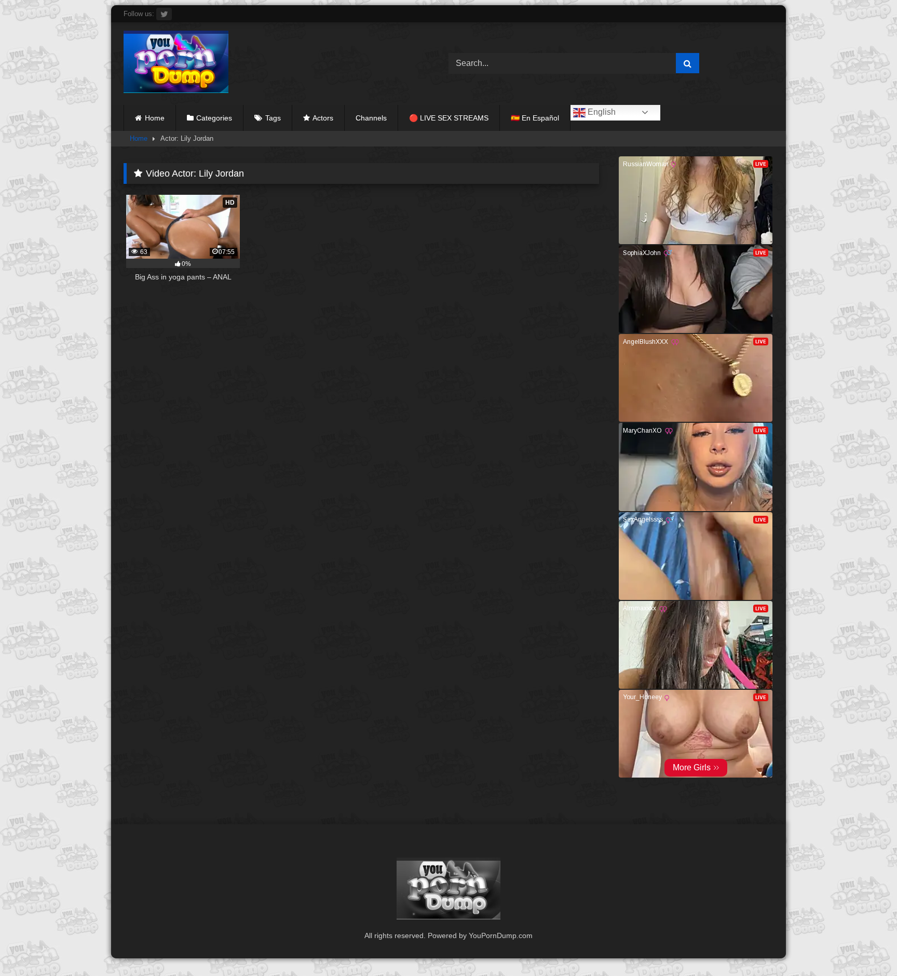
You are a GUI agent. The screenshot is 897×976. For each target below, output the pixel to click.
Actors (322, 118)
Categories (214, 118)
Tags (273, 118)
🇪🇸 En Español (535, 118)
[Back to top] (864, 945)
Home (155, 118)
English (601, 112)
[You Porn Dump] (176, 64)
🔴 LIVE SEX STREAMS (448, 118)
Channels (371, 118)
